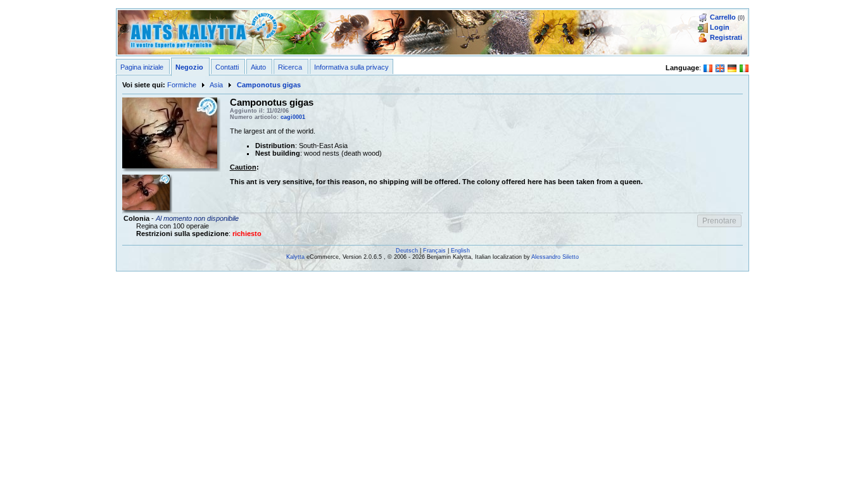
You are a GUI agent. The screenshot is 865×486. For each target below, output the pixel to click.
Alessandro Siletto (555, 257)
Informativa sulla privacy (351, 67)
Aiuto (258, 67)
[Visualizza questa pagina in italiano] (744, 67)
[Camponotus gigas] (169, 132)
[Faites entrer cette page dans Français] (708, 67)
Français (434, 250)
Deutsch (407, 250)
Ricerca (290, 67)
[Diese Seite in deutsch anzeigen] (732, 67)
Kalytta (295, 257)
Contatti (227, 67)
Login (719, 27)
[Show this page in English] (720, 67)
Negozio (189, 67)
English (460, 250)
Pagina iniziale (141, 67)
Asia (216, 85)
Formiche (181, 85)
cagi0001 (293, 117)
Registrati (726, 37)
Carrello (723, 17)
